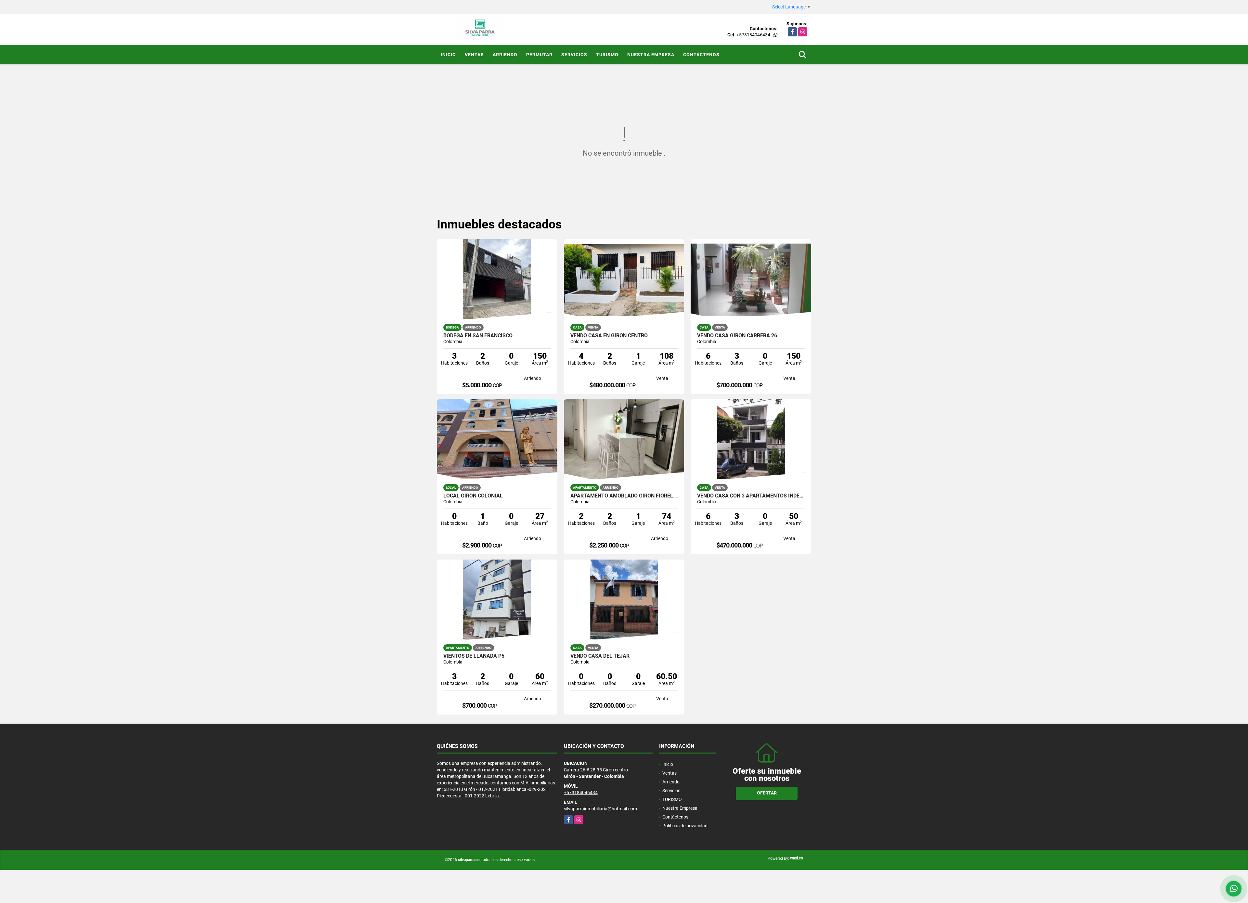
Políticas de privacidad (685, 825)
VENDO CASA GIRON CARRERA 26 (737, 335)
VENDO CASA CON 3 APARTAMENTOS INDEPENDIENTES (751, 495)
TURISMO (607, 54)
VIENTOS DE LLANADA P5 (473, 656)
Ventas (474, 54)
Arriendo (505, 54)
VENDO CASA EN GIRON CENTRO (609, 335)
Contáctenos (701, 54)
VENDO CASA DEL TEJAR (600, 656)
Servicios (574, 54)
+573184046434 (753, 34)
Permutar (539, 54)
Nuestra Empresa (650, 54)
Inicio (448, 54)
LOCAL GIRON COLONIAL (473, 495)
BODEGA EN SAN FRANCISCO (478, 335)
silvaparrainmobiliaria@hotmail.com (600, 808)
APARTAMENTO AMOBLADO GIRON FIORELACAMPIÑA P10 (624, 495)
